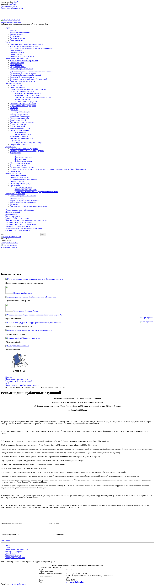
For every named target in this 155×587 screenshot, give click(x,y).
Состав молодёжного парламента (23, 196)
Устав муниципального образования (24, 61)
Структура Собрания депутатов (22, 91)
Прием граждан (16, 54)
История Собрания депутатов (21, 138)
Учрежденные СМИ (18, 126)
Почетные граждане (18, 38)
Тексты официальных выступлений (24, 46)
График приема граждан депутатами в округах (28, 89)
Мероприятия (15, 153)
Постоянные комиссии (23, 99)
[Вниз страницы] (146, 322)
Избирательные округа (19, 114)
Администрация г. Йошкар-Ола (44, 297)
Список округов (16, 40)
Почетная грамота (21, 132)
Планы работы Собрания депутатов (24, 149)
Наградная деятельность (19, 130)
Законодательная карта (23, 188)
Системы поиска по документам (22, 81)
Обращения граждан (13, 173)
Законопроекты (16, 65)
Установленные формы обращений (23, 179)
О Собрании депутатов (14, 83)
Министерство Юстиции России (25, 311)
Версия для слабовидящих (11, 22)
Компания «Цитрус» (18, 584)
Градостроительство (18, 67)
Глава (7, 42)
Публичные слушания (23, 161)
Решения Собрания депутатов (21, 69)
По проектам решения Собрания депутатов (22, 385)
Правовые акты (16, 50)
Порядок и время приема (19, 177)
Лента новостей (16, 85)
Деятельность (10, 147)
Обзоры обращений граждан (21, 183)
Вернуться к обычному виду (12, 8)
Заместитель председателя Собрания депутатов (33, 97)
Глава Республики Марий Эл (41, 330)
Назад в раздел (6, 540)
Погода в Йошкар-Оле (9, 243)
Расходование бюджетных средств (23, 167)
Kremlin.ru (25, 346)
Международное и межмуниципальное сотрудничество (31, 48)
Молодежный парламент (19, 136)
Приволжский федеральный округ (47, 323)
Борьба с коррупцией (18, 120)
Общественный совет (18, 145)
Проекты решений (17, 63)
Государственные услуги (55, 279)
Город (7, 28)
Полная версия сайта (9, 6)
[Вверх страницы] (147, 318)
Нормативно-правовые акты (26, 190)
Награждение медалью (23, 134)
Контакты (14, 108)
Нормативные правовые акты (16, 59)
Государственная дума (31, 338)
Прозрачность (15, 186)
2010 (7, 383)
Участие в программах (18, 165)
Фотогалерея (15, 36)
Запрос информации (18, 175)
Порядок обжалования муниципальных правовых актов (31, 71)
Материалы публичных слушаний (23, 73)
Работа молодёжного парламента (23, 202)
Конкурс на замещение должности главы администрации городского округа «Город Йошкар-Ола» (48, 169)
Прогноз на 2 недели (9, 247)
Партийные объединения (20, 116)
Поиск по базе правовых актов (22, 56)
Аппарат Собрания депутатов (26, 102)
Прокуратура (15, 171)
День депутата (20, 159)
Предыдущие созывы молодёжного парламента (28, 206)
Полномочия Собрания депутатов (23, 104)
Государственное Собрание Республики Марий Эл (42, 315)
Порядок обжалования (18, 181)
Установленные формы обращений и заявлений (28, 79)
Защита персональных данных (22, 122)
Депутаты (14, 110)
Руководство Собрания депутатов (23, 106)
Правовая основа (16, 198)
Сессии (17, 155)
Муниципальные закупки (20, 163)
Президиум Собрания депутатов (27, 95)
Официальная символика (20, 32)
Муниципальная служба (19, 118)
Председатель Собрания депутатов (28, 93)
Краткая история (16, 34)
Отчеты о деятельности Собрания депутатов (27, 151)
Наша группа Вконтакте (22, 293)
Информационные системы (20, 128)
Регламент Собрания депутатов (22, 77)
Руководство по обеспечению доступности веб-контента (36, 192)
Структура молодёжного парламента (24, 200)
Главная (13, 30)
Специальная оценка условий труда (28, 143)
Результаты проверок (18, 124)
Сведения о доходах (17, 52)
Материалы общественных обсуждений (25, 75)
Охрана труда (15, 140)
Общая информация (17, 87)
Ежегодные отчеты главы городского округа (27, 44)
